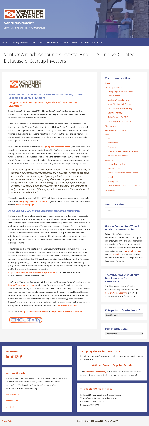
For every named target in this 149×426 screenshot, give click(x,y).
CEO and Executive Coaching (120, 108)
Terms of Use (12, 400)
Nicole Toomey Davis (117, 164)
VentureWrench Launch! (118, 100)
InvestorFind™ (114, 95)
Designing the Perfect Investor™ (122, 91)
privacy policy (115, 254)
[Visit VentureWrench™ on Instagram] (16, 357)
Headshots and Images (118, 155)
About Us (85, 42)
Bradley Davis (114, 168)
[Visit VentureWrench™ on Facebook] (21, 357)
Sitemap (10, 407)
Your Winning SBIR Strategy (120, 104)
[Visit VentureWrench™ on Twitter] (12, 357)
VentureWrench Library (57, 42)
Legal (110, 177)
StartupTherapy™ (115, 113)
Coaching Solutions (19, 42)
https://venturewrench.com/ (34, 311)
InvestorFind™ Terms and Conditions (124, 185)
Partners (112, 147)
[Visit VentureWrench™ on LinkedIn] (7, 357)
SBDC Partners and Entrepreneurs (123, 151)
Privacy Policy (114, 181)
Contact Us (97, 42)
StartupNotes (37, 42)
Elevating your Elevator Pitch (120, 121)
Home (4, 42)
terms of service (132, 251)
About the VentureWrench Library (123, 172)
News (110, 138)
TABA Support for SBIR (118, 117)
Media (74, 42)
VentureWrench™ (19, 22)
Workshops (113, 142)
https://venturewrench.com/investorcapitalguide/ (32, 272)
